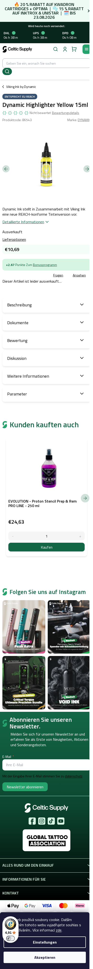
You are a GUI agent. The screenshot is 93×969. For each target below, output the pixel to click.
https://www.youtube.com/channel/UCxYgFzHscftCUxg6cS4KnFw (60, 821)
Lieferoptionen (14, 239)
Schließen (36, 275)
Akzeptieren (44, 957)
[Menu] (87, 49)
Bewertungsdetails (65, 112)
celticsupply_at (41, 821)
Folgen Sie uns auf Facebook (32, 821)
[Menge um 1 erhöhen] (80, 536)
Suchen (7, 71)
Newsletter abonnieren (25, 787)
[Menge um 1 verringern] (12, 536)
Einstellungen (45, 942)
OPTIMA (40, 8)
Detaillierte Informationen (23, 222)
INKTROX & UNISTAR (40, 13)
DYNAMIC (84, 119)
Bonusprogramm (45, 264)
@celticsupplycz (51, 821)
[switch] (10, 938)
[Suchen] (55, 49)
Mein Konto (64, 49)
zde (59, 930)
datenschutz (74, 776)
